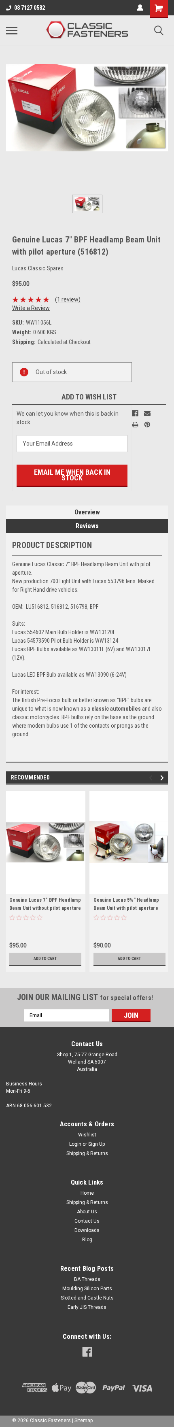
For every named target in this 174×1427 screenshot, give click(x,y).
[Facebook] (135, 413)
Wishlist (87, 1135)
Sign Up (96, 1144)
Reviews (87, 526)
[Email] (147, 413)
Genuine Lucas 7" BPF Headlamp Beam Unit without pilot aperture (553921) (45, 908)
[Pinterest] (147, 424)
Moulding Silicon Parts (87, 1288)
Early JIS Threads (87, 1307)
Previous (152, 778)
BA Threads (87, 1279)
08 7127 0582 (29, 7)
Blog (87, 1239)
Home (87, 1193)
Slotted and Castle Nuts (87, 1298)
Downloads (87, 1230)
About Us (87, 1212)
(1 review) (68, 299)
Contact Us (87, 1221)
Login (75, 1144)
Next (163, 778)
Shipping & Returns (87, 1153)
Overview (87, 512)
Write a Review (31, 308)
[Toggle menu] (11, 30)
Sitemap (83, 1420)
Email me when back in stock (72, 475)
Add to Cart (45, 958)
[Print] (135, 424)
